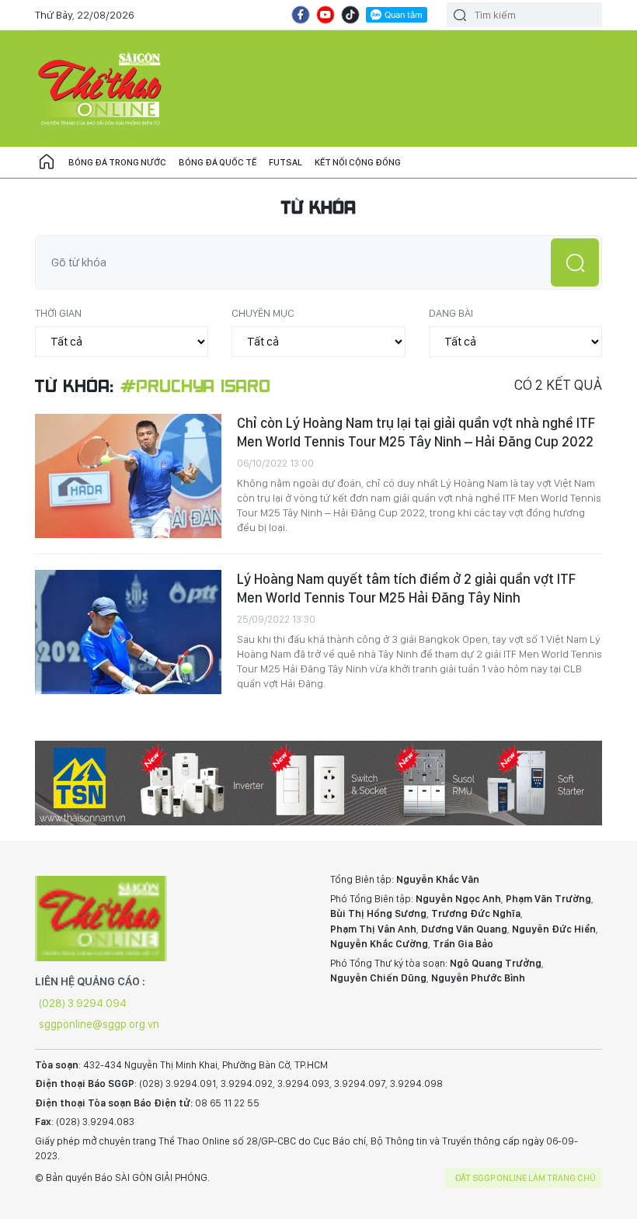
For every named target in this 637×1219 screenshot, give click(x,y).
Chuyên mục (262, 313)
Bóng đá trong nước (117, 162)
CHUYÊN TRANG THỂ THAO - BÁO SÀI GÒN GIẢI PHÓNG (101, 88)
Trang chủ (46, 162)
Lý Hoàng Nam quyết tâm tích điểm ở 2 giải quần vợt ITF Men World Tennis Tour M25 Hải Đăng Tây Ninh (406, 588)
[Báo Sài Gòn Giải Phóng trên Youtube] (325, 14)
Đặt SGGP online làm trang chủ (525, 1177)
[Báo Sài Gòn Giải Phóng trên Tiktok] (350, 14)
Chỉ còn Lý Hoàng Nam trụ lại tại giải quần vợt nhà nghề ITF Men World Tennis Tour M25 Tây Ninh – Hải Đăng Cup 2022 (416, 432)
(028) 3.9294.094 (83, 1003)
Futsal (285, 162)
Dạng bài (451, 313)
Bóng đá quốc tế (217, 162)
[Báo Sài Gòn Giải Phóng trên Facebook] (300, 14)
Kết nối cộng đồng (358, 162)
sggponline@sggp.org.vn (99, 1024)
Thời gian (58, 313)
